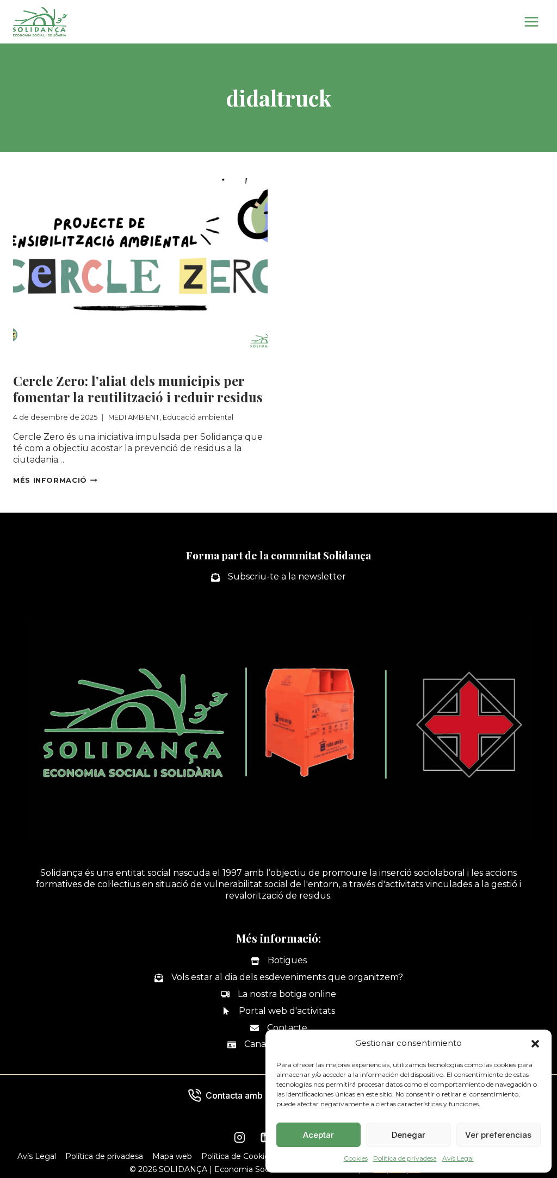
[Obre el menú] (531, 21)
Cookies (356, 1158)
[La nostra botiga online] (278, 994)
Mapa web (172, 1156)
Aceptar (318, 1135)
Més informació (55, 480)
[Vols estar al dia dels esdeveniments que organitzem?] (278, 977)
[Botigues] (279, 961)
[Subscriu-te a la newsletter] (278, 577)
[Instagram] (239, 1137)
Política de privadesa (405, 1158)
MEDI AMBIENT (47, 362)
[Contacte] (278, 1028)
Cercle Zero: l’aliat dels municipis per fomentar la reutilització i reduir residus (138, 389)
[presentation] (140, 263)
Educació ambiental (134, 362)
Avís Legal (458, 1158)
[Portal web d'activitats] (278, 1011)
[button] (535, 1043)
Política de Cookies (237, 1156)
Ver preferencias (498, 1135)
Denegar (408, 1135)
